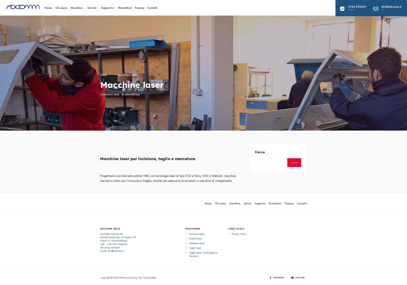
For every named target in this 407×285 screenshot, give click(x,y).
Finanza (139, 8)
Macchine (76, 8)
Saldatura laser (197, 243)
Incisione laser (196, 234)
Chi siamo (61, 8)
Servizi (91, 8)
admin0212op (132, 94)
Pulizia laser (195, 238)
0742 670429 (357, 8)
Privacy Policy (239, 234)
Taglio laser (195, 248)
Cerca (260, 151)
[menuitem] (77, 7)
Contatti (152, 8)
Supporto (107, 8)
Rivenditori (125, 8)
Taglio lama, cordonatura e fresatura (203, 254)
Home (48, 8)
